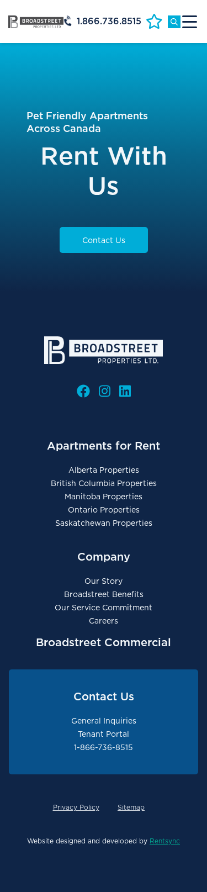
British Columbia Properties (104, 483)
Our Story (103, 581)
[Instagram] (104, 391)
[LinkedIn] (125, 391)
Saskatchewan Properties (103, 523)
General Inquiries (103, 720)
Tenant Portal (103, 734)
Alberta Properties (103, 470)
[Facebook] (83, 391)
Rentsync (165, 841)
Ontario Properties (104, 509)
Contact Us (103, 240)
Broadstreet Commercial (103, 642)
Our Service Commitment (103, 607)
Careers (103, 620)
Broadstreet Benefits (104, 594)
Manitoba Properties (103, 496)
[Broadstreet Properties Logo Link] (35, 21)
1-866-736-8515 (103, 747)
